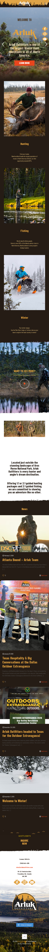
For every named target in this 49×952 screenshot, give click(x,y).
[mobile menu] (46, 4)
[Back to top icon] (24, 936)
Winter (24, 317)
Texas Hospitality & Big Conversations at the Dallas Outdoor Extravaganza (19, 662)
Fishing (25, 230)
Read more (44, 575)
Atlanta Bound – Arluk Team (20, 559)
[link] (24, 108)
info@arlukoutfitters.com (24, 867)
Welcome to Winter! (14, 800)
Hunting (24, 143)
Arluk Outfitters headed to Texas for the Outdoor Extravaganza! (23, 733)
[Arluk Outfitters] (24, 4)
